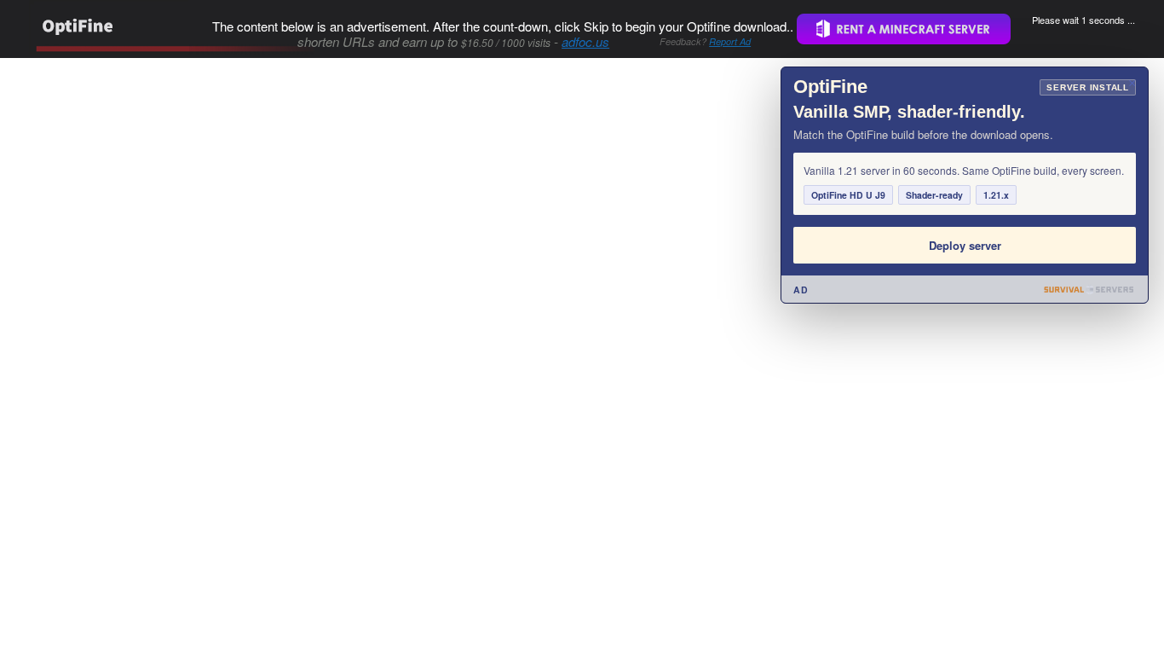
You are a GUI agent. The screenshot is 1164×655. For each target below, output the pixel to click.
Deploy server (965, 245)
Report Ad (730, 41)
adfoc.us (585, 41)
